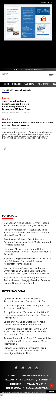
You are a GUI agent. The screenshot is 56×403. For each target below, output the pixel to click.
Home (6, 84)
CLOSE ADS (46, 2)
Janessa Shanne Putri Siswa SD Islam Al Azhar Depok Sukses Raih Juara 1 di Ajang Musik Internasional (28, 341)
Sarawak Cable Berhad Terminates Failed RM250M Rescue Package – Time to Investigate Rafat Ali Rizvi (25, 351)
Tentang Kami (26, 380)
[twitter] (25, 369)
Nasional (29, 84)
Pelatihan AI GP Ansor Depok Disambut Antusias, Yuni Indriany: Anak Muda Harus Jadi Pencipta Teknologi (27, 242)
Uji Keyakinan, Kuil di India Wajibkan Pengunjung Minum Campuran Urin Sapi (25, 300)
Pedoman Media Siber (33, 376)
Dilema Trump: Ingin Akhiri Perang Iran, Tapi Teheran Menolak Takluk (26, 307)
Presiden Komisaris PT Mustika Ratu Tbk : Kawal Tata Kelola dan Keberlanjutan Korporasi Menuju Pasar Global (28, 232)
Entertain (16, 384)
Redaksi (16, 84)
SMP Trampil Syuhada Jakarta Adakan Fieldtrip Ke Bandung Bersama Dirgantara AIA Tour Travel (16, 105)
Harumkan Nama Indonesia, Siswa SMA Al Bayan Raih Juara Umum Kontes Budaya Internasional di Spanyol (25, 332)
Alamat (12, 376)
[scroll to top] (52, 385)
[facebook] (18, 369)
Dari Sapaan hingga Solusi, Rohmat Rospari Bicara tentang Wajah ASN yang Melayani (26, 224)
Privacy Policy (35, 384)
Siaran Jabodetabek (37, 388)
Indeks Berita (13, 388)
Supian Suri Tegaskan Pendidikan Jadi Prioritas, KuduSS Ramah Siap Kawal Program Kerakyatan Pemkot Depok (28, 261)
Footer (43, 380)
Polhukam (43, 84)
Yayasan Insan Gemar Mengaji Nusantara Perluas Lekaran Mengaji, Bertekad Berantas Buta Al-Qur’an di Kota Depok (27, 280)
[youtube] (38, 369)
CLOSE (51, 391)
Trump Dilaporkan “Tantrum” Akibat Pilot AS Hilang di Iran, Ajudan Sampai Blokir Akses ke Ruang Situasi (27, 315)
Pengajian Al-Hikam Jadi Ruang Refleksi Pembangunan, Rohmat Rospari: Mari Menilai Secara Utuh (27, 252)
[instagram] (31, 369)
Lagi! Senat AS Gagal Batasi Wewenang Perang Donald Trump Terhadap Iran (24, 323)
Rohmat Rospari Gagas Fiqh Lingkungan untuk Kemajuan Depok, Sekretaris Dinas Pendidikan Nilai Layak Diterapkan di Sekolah (27, 271)
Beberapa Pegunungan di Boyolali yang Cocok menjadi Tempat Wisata (27, 123)
